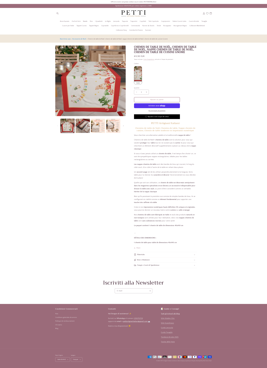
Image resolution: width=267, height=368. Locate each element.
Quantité (136, 88)
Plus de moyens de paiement (157, 110)
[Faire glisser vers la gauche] (57, 126)
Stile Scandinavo (167, 323)
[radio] (138, 75)
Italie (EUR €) (61, 359)
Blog (56, 328)
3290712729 (138, 318)
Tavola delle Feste (168, 342)
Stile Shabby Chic (168, 318)
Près (56, 314)
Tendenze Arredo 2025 (169, 337)
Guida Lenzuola (167, 328)
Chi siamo (58, 325)
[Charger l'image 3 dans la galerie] (98, 126)
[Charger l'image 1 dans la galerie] (67, 126)
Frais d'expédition (148, 59)
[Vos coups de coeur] (207, 13)
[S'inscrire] (150, 290)
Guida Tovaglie (166, 332)
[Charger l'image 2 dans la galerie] (83, 126)
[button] (57, 13)
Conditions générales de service (66, 317)
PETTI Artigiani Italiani (166, 360)
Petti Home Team (207, 360)
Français (75, 359)
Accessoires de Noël (79, 39)
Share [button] (138, 248)
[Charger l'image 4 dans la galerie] (113, 126)
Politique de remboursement (65, 321)
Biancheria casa (65, 39)
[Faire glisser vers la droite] (123, 126)
